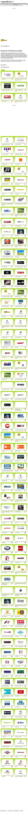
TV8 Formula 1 (4, 500)
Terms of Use (10, 810)
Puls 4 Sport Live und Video (6, 636)
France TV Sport (18, 144)
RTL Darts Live (17, 616)
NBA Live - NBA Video (5, 245)
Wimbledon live (4, 379)
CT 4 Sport (3, 726)
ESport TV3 (4, 316)
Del (15, 420)
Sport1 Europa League (5, 389)
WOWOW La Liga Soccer (19, 746)
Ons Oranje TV (4, 616)
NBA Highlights (17, 511)
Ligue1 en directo (18, 337)
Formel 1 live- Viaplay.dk (19, 646)
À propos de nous (3, 810)
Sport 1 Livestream (5, 399)
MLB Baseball (4, 420)
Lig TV (16, 766)
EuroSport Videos (4, 347)
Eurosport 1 (17, 656)
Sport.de (3, 409)
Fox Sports (3, 552)
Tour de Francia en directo (6, 296)
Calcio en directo (4, 337)
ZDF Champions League (19, 379)
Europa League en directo (19, 326)
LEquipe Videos (4, 164)
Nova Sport (17, 726)
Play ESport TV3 (6, 67)
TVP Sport (3, 776)
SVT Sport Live (4, 656)
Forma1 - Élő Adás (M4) (19, 776)
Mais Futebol (17, 532)
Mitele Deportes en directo (19, 286)
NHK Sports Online (18, 736)
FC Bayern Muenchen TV (19, 430)
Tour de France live (18, 174)
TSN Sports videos (18, 276)
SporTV (16, 542)
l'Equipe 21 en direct (18, 154)
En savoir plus (3, 64)
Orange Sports (17, 164)
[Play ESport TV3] (4, 40)
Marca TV (16, 347)
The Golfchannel (4, 266)
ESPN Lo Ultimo (4, 572)
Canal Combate (17, 562)
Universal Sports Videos (19, 266)
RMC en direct (4, 101)
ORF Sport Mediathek (18, 626)
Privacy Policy (16, 810)
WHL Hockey (4, 286)
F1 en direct (4, 174)
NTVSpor (16, 756)
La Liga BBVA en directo (19, 316)
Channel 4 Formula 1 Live (19, 203)
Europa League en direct (6, 144)
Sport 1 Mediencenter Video (19, 399)
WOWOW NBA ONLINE (6, 746)
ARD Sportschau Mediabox (19, 389)
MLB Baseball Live (5, 605)
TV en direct (3, 5)
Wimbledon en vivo (18, 296)
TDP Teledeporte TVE (5, 306)
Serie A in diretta (4, 480)
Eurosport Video (17, 666)
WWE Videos (4, 276)
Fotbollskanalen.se (18, 676)
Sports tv (3, 766)
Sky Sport (3, 490)
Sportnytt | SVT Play (5, 676)
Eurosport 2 (4, 666)
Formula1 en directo (18, 306)
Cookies (21, 810)
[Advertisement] (14, 23)
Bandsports (4, 542)
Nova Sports (4, 736)
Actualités (10, 5)
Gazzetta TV (4, 522)
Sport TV (16, 522)
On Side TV (4, 646)
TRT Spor (3, 756)
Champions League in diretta (19, 480)
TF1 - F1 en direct (5, 154)
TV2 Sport (16, 636)
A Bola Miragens (4, 532)
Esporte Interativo (5, 562)
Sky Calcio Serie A (18, 490)
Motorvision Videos (5, 430)
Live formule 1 (4, 626)
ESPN (16, 552)
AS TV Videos (4, 357)
